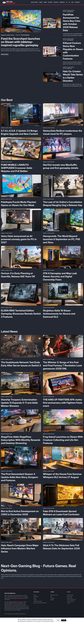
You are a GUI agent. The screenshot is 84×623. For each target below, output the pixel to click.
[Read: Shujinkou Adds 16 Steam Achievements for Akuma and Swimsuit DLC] (63, 294)
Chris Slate (69, 68)
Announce (62, 2)
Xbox (72, 2)
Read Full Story (5, 54)
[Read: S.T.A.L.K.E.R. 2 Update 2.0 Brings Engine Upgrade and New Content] (21, 114)
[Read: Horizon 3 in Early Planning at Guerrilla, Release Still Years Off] (21, 257)
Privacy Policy (70, 598)
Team (35, 598)
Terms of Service (70, 601)
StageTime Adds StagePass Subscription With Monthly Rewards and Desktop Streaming (20, 440)
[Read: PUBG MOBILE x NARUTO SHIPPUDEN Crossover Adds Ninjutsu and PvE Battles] (21, 148)
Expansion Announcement (9, 105)
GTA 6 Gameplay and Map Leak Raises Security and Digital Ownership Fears (60, 276)
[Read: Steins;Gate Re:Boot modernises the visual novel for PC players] (63, 114)
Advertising (36, 596)
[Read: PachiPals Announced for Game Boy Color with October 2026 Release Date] (52, 23)
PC (66, 2)
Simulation (52, 598)
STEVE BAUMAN (25, 35)
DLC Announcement (49, 285)
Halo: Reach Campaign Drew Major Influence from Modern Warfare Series (20, 548)
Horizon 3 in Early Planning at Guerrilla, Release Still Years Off (18, 275)
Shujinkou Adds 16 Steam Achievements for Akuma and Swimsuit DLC (59, 313)
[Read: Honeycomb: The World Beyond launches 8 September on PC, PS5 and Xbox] (63, 220)
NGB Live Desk (34, 2)
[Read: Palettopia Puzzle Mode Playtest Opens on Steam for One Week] (21, 186)
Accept (63, 620)
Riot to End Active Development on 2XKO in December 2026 (20, 513)
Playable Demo (48, 48)
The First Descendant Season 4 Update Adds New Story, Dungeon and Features (19, 477)
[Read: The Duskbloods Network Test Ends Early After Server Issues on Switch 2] (21, 346)
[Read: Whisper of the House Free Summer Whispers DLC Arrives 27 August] (63, 458)
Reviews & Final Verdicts (50, 105)
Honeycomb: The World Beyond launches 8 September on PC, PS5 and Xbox (61, 239)
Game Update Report (7, 374)
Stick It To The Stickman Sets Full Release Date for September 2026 (61, 547)
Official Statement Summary (51, 74)
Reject (58, 620)
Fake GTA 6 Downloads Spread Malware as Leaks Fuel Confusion (61, 513)
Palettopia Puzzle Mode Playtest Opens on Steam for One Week (18, 204)
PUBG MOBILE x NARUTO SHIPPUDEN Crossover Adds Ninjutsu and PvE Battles (16, 168)
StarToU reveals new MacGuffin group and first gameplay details (60, 166)
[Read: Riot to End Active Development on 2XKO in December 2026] (21, 495)
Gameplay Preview (49, 337)
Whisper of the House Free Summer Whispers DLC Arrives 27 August (62, 476)
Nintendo (77, 2)
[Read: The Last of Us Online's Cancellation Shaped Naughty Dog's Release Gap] (63, 186)
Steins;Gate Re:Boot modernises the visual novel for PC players (62, 132)
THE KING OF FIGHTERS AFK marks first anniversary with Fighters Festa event (62, 402)
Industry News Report (8, 139)
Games (40, 2)
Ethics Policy (69, 596)
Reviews (50, 2)
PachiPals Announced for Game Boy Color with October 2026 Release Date (71, 22)
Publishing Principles (38, 601)
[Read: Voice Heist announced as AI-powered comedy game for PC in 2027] (21, 220)
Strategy (52, 599)
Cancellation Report (8, 486)
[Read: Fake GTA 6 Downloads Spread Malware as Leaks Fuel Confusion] (63, 495)
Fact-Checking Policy (71, 599)
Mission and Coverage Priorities (40, 602)
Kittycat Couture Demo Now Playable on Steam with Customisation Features (73, 51)
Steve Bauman (70, 11)
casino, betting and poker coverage (18, 598)
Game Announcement (8, 211)
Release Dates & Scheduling (9, 12)
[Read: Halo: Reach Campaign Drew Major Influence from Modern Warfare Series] (21, 529)
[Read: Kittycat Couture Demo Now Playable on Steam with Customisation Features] (52, 51)
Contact (35, 599)
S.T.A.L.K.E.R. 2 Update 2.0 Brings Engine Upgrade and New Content (19, 132)
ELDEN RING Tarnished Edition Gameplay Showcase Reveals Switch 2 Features (21, 313)
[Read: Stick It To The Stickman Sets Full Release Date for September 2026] (63, 529)
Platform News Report (50, 20)
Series (45, 2)
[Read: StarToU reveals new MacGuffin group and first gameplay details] (63, 148)
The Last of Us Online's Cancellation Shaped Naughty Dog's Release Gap (62, 204)
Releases (56, 2)
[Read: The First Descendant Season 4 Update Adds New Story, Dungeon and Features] (21, 458)
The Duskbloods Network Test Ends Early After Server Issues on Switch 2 (21, 364)
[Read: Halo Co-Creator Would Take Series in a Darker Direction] (52, 77)
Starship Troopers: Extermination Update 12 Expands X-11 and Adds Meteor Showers (19, 402)
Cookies (68, 602)
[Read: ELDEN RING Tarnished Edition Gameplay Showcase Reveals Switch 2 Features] (21, 294)
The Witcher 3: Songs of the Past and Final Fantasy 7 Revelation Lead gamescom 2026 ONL (62, 365)
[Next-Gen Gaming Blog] (8, 2)
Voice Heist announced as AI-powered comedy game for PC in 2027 (19, 239)
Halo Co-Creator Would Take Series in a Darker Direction (73, 76)
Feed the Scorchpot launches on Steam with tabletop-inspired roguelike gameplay (20, 42)
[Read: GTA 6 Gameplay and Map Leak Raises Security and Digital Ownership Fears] (63, 257)
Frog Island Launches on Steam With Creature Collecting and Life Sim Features (63, 440)
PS (69, 2)
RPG (51, 596)
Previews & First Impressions (9, 176)
